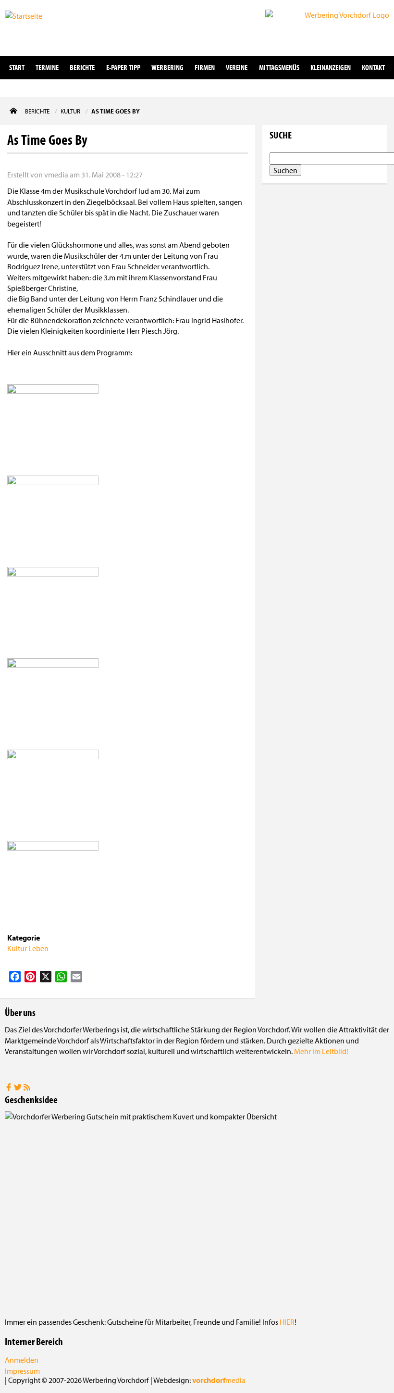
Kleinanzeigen (330, 67)
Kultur (17, 948)
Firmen (205, 67)
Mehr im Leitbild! (321, 1051)
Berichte (82, 67)
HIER (287, 1322)
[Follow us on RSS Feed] (27, 1088)
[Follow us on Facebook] (9, 1088)
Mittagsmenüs (279, 67)
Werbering (167, 67)
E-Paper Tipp (123, 67)
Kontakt (373, 67)
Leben (38, 948)
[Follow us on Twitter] (18, 1088)
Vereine (236, 67)
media (219, 1380)
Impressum (22, 1371)
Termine (47, 67)
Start (17, 67)
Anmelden (21, 1360)
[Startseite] (53, 27)
